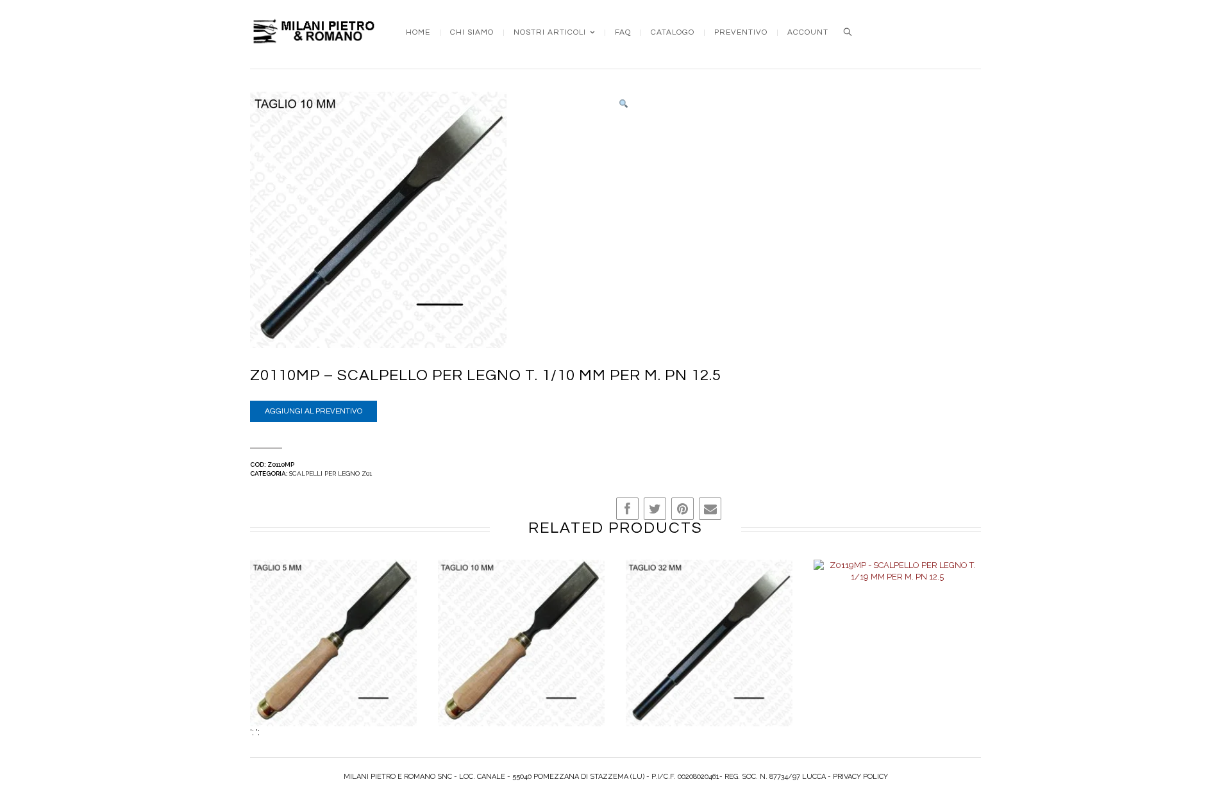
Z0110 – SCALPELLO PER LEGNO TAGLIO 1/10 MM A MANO (521, 656)
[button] (623, 104)
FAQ (623, 32)
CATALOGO (672, 32)
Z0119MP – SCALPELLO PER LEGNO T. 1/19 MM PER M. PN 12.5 (897, 656)
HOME (418, 32)
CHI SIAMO (472, 32)
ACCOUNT (807, 32)
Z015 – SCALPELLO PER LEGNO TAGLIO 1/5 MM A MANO (333, 656)
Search (847, 32)
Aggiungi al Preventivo (313, 411)
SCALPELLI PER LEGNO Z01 (330, 473)
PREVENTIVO (740, 32)
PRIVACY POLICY (860, 777)
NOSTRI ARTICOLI (550, 32)
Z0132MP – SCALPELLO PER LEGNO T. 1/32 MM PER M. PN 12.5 (709, 656)
